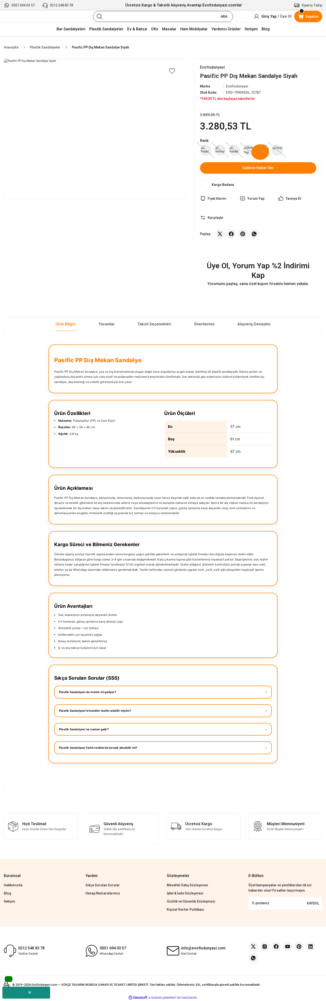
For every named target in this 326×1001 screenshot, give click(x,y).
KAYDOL (313, 903)
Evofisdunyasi (237, 86)
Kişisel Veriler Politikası (185, 909)
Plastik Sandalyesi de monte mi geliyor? (87, 692)
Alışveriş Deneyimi (253, 324)
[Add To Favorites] (172, 71)
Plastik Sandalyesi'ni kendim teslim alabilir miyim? (95, 710)
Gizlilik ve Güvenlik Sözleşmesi (191, 901)
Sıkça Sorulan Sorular (102, 885)
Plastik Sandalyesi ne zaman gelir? (84, 729)
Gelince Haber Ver (258, 168)
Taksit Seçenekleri (154, 324)
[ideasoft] (137, 997)
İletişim (9, 901)
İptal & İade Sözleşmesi (185, 893)
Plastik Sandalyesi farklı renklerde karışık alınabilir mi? (98, 747)
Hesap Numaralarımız (102, 893)
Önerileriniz (204, 324)
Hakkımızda (13, 885)
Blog (7, 893)
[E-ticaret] (162, 998)
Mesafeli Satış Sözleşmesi (187, 885)
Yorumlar (107, 324)
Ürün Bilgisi (66, 324)
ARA (224, 16)
